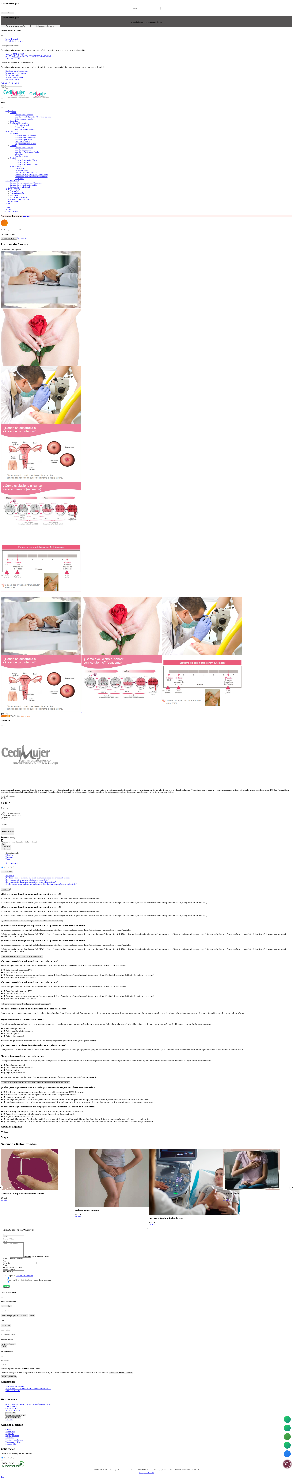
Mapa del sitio (10, 1444)
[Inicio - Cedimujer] (26, 98)
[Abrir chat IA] (287, 1464)
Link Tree (9, 1420)
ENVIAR (6, 1286)
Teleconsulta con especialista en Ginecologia (26, 183)
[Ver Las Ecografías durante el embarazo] (194, 1214)
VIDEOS (8, 203)
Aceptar (4, 1377)
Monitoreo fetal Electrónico (24, 129)
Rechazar (12, 1377)
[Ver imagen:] (41, 654)
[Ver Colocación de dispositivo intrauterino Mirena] (29, 1189)
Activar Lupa (6, 1325)
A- (10, 1306)
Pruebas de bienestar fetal (19, 123)
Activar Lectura (9, 1335)
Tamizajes (13, 158)
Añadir (8, 831)
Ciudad (5, 1265)
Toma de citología (21, 170)
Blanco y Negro (7, 1316)
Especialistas (14, 195)
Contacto (8, 1430)
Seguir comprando (9, 238)
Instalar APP (10, 1413)
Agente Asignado (9, 1269)
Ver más (26, 216)
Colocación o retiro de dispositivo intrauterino (31, 175)
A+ (3, 1306)
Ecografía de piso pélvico (24, 140)
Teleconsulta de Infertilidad (20, 187)
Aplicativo (5, 83)
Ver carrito (23, 238)
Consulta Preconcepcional (24, 148)
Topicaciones (19, 179)
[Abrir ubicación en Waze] (287, 1453)
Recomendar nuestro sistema (15, 73)
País (4, 1261)
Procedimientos (15, 166)
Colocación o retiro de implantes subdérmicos (31, 177)
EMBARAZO (10, 111)
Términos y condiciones (14, 1440)
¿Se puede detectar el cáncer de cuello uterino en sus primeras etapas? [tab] (30, 882)
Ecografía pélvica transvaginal (25, 135)
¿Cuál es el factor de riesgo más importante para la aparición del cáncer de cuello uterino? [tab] (37, 878)
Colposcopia (19, 168)
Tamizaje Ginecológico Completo (27, 164)
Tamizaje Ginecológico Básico (26, 160)
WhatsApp (9, 855)
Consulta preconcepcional (24, 115)
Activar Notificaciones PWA (15, 1415)
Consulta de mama (21, 156)
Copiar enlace (12, 863)
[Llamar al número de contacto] (287, 1436)
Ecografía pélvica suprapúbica (25, 137)
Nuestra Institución (17, 193)
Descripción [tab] (9, 876)
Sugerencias (9, 1434)
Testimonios (9, 1438)
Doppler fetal (19, 127)
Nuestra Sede (15, 191)
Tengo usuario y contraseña (15, 26)
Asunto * (6, 1259)
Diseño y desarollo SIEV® (146, 1473)
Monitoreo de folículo (22, 142)
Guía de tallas (25, 716)
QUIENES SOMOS (12, 189)
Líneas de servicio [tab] (12, 39)
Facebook (9, 857)
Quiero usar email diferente (45, 26)
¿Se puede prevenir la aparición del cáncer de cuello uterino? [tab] (27, 880)
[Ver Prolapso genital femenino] (115, 1205)
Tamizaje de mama (21, 162)
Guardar (10, 13)
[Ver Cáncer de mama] (251, 1189)
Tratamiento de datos (12, 1442)
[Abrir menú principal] (2, 98)
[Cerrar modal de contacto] (2, 35)
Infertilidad (19, 154)
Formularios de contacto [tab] (14, 41)
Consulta (13, 113)
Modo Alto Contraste (8, 1344)
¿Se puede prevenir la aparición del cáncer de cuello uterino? (22, 956)
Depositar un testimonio (14, 77)
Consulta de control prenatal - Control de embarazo (33, 117)
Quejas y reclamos (12, 79)
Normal (32, 1316)
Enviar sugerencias (12, 75)
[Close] (2, 107)
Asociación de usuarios (18, 197)
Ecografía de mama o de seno (25, 144)
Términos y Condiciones (24, 1276)
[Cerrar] (2, 1297)
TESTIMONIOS (11, 201)
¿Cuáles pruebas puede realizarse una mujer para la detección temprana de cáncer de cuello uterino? (35, 1082)
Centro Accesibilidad (13, 1417)
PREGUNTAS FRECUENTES (17, 199)
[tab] (145, 1228)
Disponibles (5, 817)
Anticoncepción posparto (24, 119)
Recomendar (10, 1432)
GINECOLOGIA (11, 131)
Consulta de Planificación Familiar (27, 152)
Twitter (8, 859)
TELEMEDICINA (12, 181)
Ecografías (14, 121)
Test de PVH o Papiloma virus (26, 173)
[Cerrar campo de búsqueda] (7, 88)
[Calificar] (2, 1460)
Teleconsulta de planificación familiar (23, 185)
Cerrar (4, 13)
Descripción (6, 889)
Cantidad (4, 824)
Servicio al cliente (15, 83)
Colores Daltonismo (20, 1316)
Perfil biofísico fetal (22, 125)
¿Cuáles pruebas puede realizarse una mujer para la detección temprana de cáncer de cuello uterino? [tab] (41, 884)
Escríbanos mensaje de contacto (16, 71)
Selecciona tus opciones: (12, 815)
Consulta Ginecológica (23, 150)
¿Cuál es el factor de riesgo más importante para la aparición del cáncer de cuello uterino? (32, 921)
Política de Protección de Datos (121, 1373)
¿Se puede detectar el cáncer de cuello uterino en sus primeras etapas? (26, 1004)
